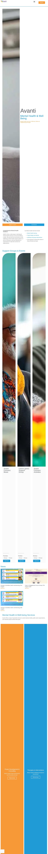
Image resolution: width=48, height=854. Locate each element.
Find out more (12, 778)
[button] (34, 2)
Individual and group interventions (34, 237)
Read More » (3, 588)
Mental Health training (32, 233)
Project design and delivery (33, 235)
